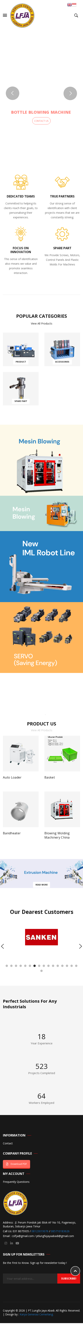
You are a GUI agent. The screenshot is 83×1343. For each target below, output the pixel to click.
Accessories (62, 361)
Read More (42, 884)
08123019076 (39, 1231)
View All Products (41, 323)
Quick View (36, 778)
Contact (8, 1143)
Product (21, 361)
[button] (6, 965)
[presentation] (2, 946)
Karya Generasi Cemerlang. (36, 1314)
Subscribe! (68, 1278)
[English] (69, 4)
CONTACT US (41, 121)
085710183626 (60, 1231)
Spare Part (20, 401)
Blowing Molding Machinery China (57, 835)
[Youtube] (17, 1243)
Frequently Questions (16, 1182)
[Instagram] (6, 1243)
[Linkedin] (11, 1243)
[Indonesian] (74, 4)
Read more (5, 778)
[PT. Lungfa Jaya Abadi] (22, 15)
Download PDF (19, 1164)
